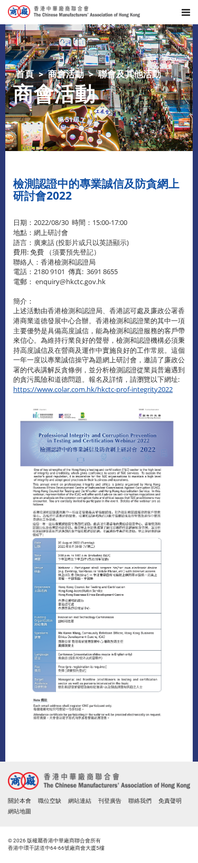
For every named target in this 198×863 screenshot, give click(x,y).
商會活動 (66, 74)
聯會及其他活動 (129, 74)
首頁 (25, 74)
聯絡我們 (140, 801)
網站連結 (79, 801)
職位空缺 (49, 801)
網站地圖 (19, 811)
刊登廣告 (109, 801)
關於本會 (19, 801)
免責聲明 (170, 801)
